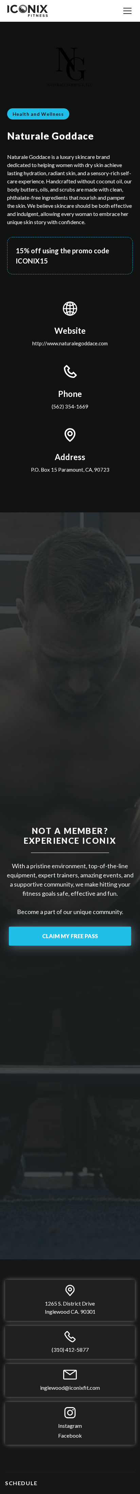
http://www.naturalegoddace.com (70, 343)
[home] (27, 11)
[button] (126, 11)
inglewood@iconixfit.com (70, 1387)
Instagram (70, 1425)
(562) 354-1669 (70, 406)
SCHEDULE (21, 1483)
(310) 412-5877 (70, 1349)
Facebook (70, 1435)
